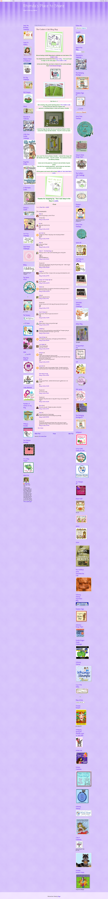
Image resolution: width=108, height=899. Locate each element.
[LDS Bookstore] (26, 323)
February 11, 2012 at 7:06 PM (44, 417)
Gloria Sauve (41, 233)
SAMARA (41, 329)
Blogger (59, 896)
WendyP (40, 271)
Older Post (70, 434)
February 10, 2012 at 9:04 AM (44, 239)
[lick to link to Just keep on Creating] (80, 272)
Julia (40, 223)
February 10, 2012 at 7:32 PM (44, 333)
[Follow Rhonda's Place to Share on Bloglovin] (81, 29)
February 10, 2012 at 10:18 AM (44, 259)
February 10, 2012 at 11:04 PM (44, 349)
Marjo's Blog (58, 58)
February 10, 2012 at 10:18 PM (44, 340)
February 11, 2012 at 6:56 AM (44, 386)
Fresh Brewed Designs (55, 65)
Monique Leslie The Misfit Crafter (45, 280)
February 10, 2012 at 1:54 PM (44, 308)
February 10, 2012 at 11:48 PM (44, 362)
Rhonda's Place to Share (43, 6)
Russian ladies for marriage (43, 373)
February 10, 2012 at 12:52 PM (44, 291)
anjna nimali (41, 366)
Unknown (40, 287)
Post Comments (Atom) (42, 436)
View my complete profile (27, 501)
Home (54, 434)
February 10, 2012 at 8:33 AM (44, 229)
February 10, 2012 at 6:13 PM (44, 325)
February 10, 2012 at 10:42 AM (44, 267)
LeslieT (40, 321)
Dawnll (40, 412)
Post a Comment (40, 428)
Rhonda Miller (27, 483)
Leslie (56, 201)
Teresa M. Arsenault (42, 312)
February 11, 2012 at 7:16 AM (44, 393)
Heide (40, 295)
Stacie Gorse (41, 352)
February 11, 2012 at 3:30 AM (44, 375)
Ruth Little (41, 405)
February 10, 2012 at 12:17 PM (44, 276)
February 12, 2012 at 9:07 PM (44, 425)
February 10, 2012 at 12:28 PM (44, 283)
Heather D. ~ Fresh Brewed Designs (45, 251)
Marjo (40, 242)
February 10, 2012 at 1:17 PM (44, 298)
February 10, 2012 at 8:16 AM (44, 219)
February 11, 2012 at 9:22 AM (44, 401)
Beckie (40, 214)
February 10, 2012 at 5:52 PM (44, 318)
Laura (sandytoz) (42, 344)
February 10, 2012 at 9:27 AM (44, 247)
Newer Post (37, 434)
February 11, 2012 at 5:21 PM (44, 409)
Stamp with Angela (42, 337)
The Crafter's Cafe (61, 60)
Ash (39, 379)
